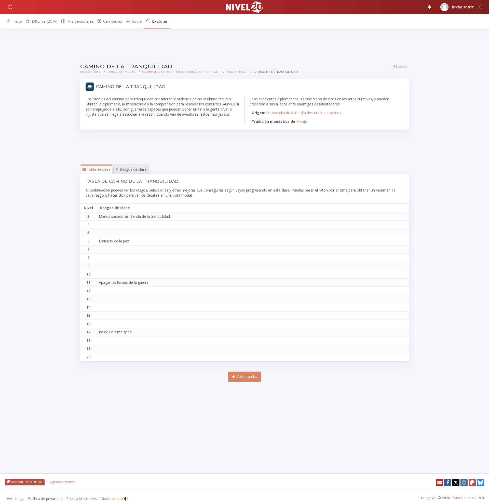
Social (136, 21)
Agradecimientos (62, 482)
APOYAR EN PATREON (26, 482)
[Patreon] (472, 482)
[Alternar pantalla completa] (11, 7)
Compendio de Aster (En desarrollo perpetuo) (181, 72)
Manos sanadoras (114, 216)
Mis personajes (79, 21)
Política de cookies (81, 498)
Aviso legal (15, 498)
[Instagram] (464, 482)
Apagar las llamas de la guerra (123, 282)
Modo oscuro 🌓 (114, 498)
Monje (301, 121)
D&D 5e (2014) (44, 21)
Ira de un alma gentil (115, 332)
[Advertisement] (233, 46)
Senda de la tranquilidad (150, 216)
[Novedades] (429, 6)
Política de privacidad (45, 498)
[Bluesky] (480, 482)
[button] (96, 169)
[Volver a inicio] (244, 7)
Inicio (16, 21)
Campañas (112, 21)
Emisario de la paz (114, 241)
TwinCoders (461, 497)
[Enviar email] (439, 482)
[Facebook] (447, 482)
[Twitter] (455, 482)
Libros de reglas (121, 72)
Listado (401, 66)
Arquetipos (236, 72)
